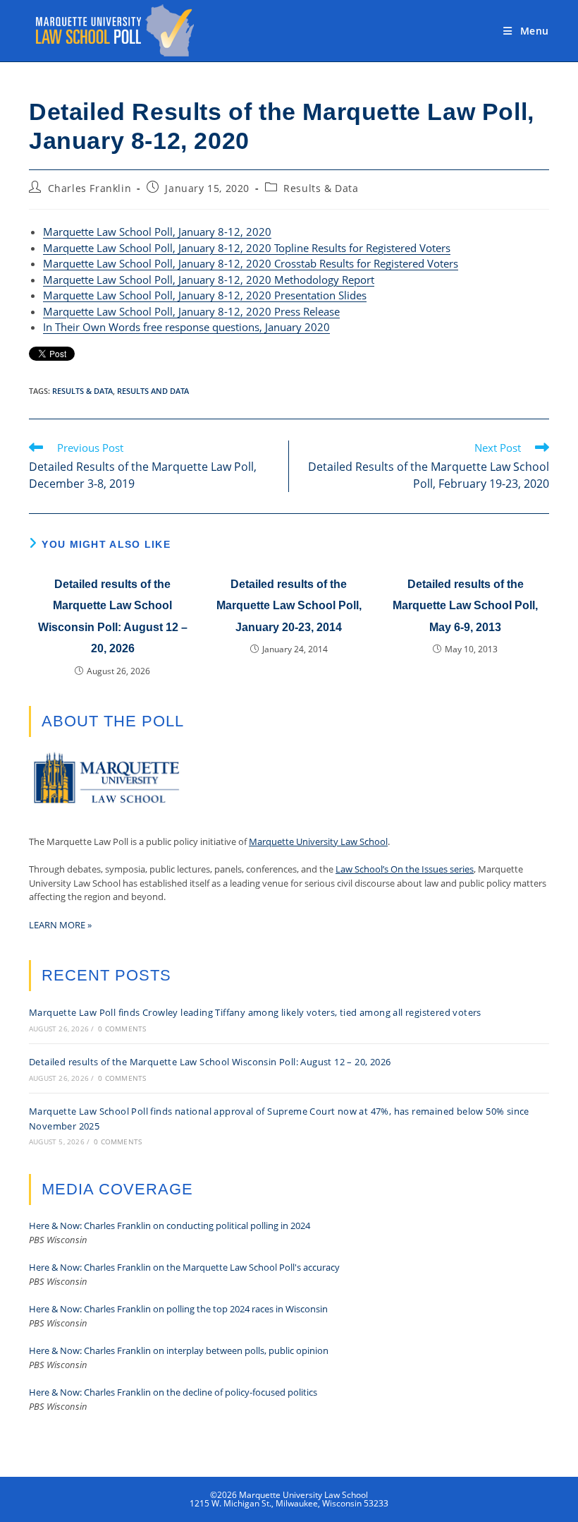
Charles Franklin (90, 188)
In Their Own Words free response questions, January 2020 (186, 327)
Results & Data (320, 188)
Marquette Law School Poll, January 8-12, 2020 (157, 231)
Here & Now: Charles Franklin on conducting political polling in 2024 (169, 1225)
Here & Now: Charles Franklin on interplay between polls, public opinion (178, 1350)
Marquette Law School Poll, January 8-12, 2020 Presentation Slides (205, 295)
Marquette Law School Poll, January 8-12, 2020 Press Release (191, 311)
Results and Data (153, 390)
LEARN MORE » (60, 924)
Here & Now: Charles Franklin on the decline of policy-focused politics (173, 1392)
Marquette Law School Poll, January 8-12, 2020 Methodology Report (208, 279)
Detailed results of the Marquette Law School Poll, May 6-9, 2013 (465, 605)
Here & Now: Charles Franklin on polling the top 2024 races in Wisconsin (178, 1308)
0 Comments (122, 1028)
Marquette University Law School (318, 841)
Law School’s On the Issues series (405, 869)
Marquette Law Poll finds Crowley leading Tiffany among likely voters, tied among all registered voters (255, 1012)
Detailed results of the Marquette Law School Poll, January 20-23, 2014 (289, 605)
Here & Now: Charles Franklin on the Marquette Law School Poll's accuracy (184, 1267)
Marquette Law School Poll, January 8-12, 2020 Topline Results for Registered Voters (246, 248)
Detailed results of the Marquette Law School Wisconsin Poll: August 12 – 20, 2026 (112, 616)
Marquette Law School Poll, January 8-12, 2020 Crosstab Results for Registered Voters (250, 263)
